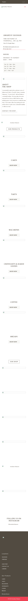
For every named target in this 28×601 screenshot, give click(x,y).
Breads (14, 336)
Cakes (14, 160)
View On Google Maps (9, 43)
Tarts (14, 194)
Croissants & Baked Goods (14, 265)
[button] (14, 129)
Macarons (14, 230)
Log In (23, 2)
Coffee (14, 302)
